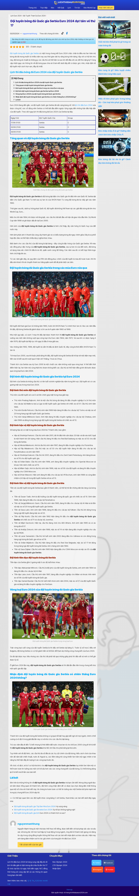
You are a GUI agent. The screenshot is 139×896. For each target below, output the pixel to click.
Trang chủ (32, 8)
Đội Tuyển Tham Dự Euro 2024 (34, 16)
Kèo (52, 8)
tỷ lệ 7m (31, 881)
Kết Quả (61, 8)
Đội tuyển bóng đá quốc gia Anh (26, 813)
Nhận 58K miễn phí (106, 8)
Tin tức (77, 8)
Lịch (69, 8)
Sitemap (69, 890)
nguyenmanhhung (30, 33)
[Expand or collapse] (93, 78)
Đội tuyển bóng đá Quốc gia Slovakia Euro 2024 (33, 810)
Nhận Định (57, 868)
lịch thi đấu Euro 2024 (83, 105)
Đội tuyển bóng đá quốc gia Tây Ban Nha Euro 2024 (34, 806)
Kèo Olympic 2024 (60, 862)
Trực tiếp (43, 8)
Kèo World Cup (89, 8)
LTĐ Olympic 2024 (60, 865)
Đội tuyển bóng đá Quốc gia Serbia (24, 53)
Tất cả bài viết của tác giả (30, 845)
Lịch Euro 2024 (15, 16)
